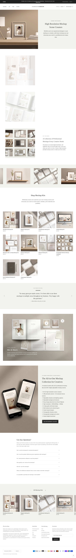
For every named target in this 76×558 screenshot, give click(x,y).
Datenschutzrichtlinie (45, 537)
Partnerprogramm (35, 528)
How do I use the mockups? (23, 466)
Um (9, 6)
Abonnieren (56, 539)
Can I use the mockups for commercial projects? (27, 450)
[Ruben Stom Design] (38, 6)
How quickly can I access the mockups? (26, 462)
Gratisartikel (34, 530)
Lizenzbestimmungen (45, 532)
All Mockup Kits (38, 490)
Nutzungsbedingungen (45, 534)
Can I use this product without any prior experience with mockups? (31, 454)
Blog (13, 6)
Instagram (34, 535)
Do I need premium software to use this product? (27, 458)
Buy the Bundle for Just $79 (50, 421)
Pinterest (34, 537)
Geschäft (4, 6)
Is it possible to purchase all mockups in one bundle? (28, 474)
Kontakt (17, 6)
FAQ (42, 528)
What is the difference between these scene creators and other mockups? (33, 470)
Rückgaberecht (44, 535)
